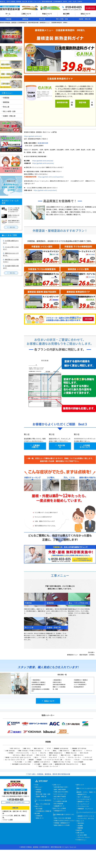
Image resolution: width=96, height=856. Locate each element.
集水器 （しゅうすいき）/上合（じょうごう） (19, 757)
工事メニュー (38, 787)
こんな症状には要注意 (60, 801)
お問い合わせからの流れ (61, 792)
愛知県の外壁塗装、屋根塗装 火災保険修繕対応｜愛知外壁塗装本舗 (41, 847)
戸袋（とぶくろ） (41, 755)
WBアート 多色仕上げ (84, 797)
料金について (38, 806)
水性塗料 (39, 759)
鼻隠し (55, 751)
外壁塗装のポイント (60, 811)
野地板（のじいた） (71, 753)
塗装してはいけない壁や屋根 (62, 818)
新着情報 (80, 828)
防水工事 (42, 19)
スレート (34, 753)
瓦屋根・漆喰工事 (84, 19)
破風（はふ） (27, 748)
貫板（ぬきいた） (39, 748)
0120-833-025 (73, 7)
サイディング (88, 757)
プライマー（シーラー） (75, 757)
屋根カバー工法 (47, 764)
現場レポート (40, 818)
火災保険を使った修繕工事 (43, 811)
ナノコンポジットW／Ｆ (84, 799)
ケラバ (49, 748)
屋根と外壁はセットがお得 (61, 825)
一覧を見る (12, 227)
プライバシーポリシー (84, 837)
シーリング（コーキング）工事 (53, 759)
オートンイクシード (60, 799)
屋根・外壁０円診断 (60, 789)
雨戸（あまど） (53, 755)
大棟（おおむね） (10, 751)
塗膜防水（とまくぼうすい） (42, 762)
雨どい (36, 757)
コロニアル (43, 753)
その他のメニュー (81, 840)
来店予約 (79, 830)
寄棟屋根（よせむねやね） (61, 748)
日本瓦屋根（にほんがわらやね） (21, 764)
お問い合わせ (80, 833)
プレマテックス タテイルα (86, 818)
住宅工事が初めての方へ (61, 787)
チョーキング (53, 757)
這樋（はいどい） (79, 755)
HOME (36, 785)
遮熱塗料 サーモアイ (83, 801)
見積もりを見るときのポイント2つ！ (64, 820)
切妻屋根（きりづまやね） (79, 748)
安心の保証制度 (58, 803)
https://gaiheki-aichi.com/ (33, 136)
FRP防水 (11, 753)
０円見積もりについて (85, 446)
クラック (43, 757)
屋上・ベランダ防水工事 (43, 804)
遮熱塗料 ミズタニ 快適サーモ (86, 792)
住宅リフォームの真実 (59, 808)
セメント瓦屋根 (78, 762)
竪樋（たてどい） (78, 751)
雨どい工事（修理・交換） (43, 794)
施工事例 (37, 813)
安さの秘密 (39, 809)
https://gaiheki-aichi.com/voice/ (43, 163)
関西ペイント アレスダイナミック (86, 788)
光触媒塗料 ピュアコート (85, 809)
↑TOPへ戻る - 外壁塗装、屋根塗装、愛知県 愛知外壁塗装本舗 (48, 774)
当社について (49, 701)
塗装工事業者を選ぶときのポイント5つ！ (63, 815)
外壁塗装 (8, 19)
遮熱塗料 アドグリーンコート (86, 816)
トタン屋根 (37, 764)
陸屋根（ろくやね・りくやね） (62, 762)
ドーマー (47, 751)
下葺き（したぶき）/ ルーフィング (48, 766)
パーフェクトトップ (83, 804)
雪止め (84, 764)
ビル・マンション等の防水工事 (43, 801)
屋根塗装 (25, 19)
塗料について (80, 785)
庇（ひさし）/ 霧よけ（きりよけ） (23, 755)
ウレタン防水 (18, 762)
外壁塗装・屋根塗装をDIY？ (62, 823)
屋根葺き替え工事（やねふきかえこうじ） (67, 764)
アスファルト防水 (87, 759)
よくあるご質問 (82, 835)
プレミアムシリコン (83, 806)
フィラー (62, 757)
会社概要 (80, 825)
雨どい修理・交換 (62, 19)
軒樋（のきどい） (65, 751)
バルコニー (68, 759)
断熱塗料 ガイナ (82, 794)
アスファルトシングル (22, 753)
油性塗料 (31, 759)
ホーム (8, 14)
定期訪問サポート (59, 806)
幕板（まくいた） (66, 755)
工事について (57, 785)
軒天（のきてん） (15, 748)
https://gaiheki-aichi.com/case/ (42, 161)
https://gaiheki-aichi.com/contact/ (45, 190)
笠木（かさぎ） (84, 753)
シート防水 (28, 762)
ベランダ (76, 759)
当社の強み (61, 446)
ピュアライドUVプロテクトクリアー (86, 813)
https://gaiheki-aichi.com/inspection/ (50, 177)
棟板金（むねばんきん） (56, 753)
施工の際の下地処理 (60, 796)
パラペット (89, 751)
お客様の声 (39, 816)
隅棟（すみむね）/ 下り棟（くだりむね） (30, 751)
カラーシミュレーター (60, 794)
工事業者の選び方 (36, 446)
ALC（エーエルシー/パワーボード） (15, 759)
